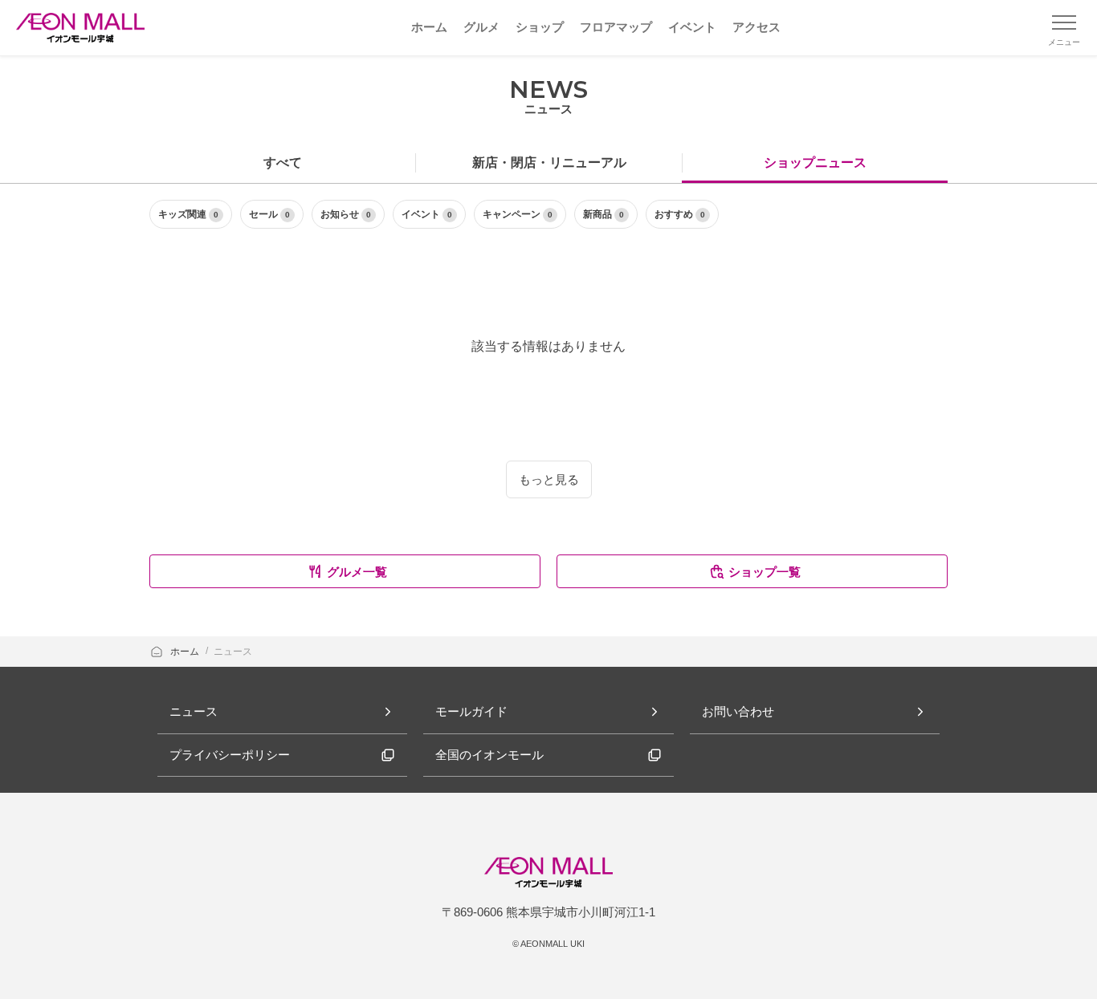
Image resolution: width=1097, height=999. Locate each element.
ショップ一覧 (764, 572)
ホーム (186, 651)
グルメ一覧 (357, 572)
